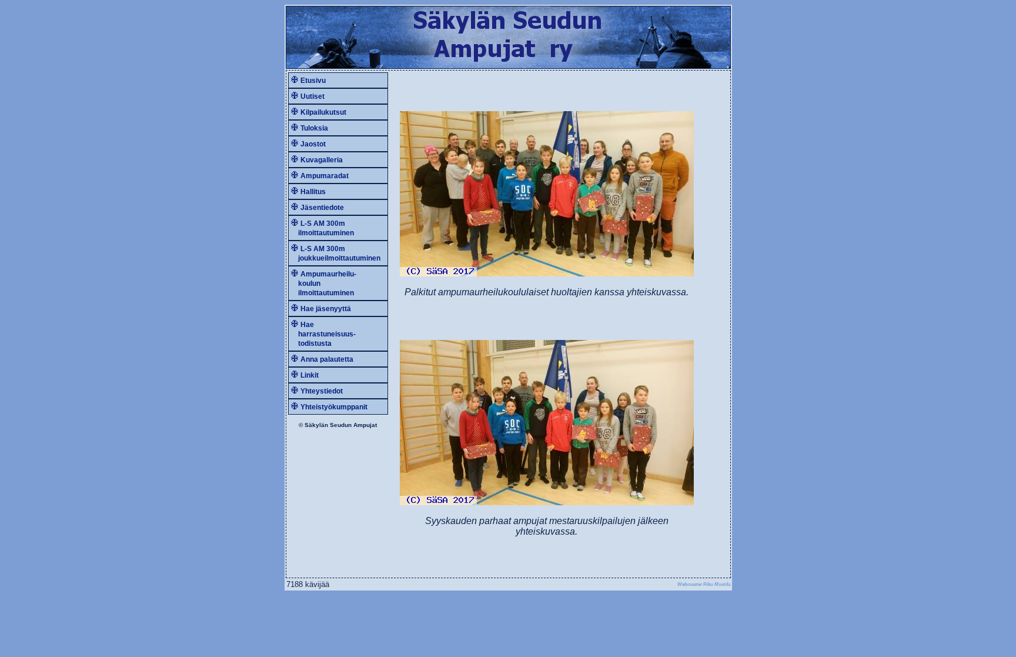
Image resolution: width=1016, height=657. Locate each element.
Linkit (309, 375)
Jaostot (313, 144)
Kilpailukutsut (323, 112)
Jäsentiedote (322, 208)
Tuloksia (314, 128)
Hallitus (313, 192)
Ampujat (365, 425)
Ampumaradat (324, 176)
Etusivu (313, 80)
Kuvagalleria (321, 160)
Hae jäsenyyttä (325, 309)
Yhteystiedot (321, 391)
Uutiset (312, 96)
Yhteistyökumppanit (333, 407)
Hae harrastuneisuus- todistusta (323, 334)
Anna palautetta (326, 359)
